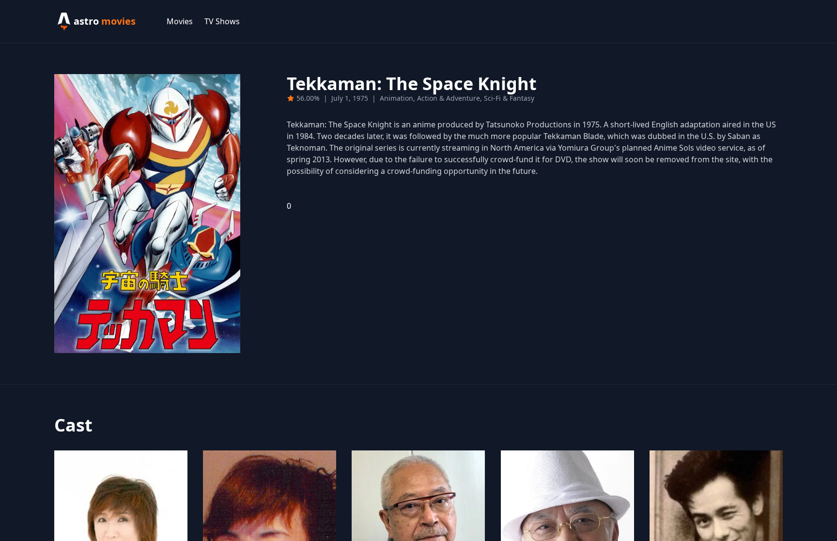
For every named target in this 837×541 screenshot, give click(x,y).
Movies (180, 21)
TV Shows (222, 21)
